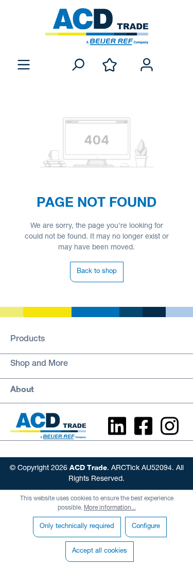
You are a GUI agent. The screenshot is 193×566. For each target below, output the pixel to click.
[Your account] (146, 65)
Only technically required (77, 526)
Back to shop (97, 271)
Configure (146, 526)
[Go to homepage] (96, 26)
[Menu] (23, 65)
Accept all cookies (99, 551)
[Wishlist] (109, 65)
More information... (110, 508)
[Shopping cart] (176, 54)
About (22, 389)
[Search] (77, 65)
